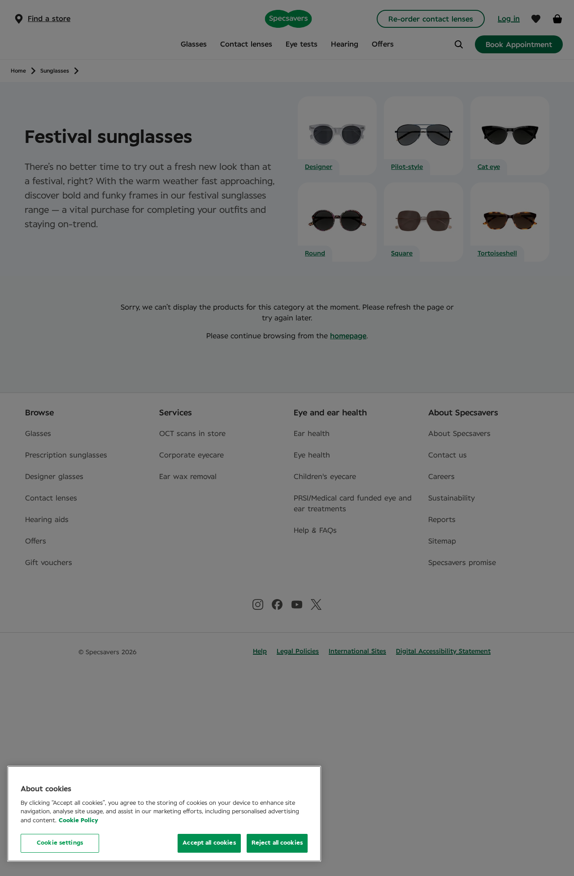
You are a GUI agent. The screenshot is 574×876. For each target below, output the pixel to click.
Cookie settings (60, 843)
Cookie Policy (78, 821)
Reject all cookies (277, 843)
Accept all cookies (209, 843)
